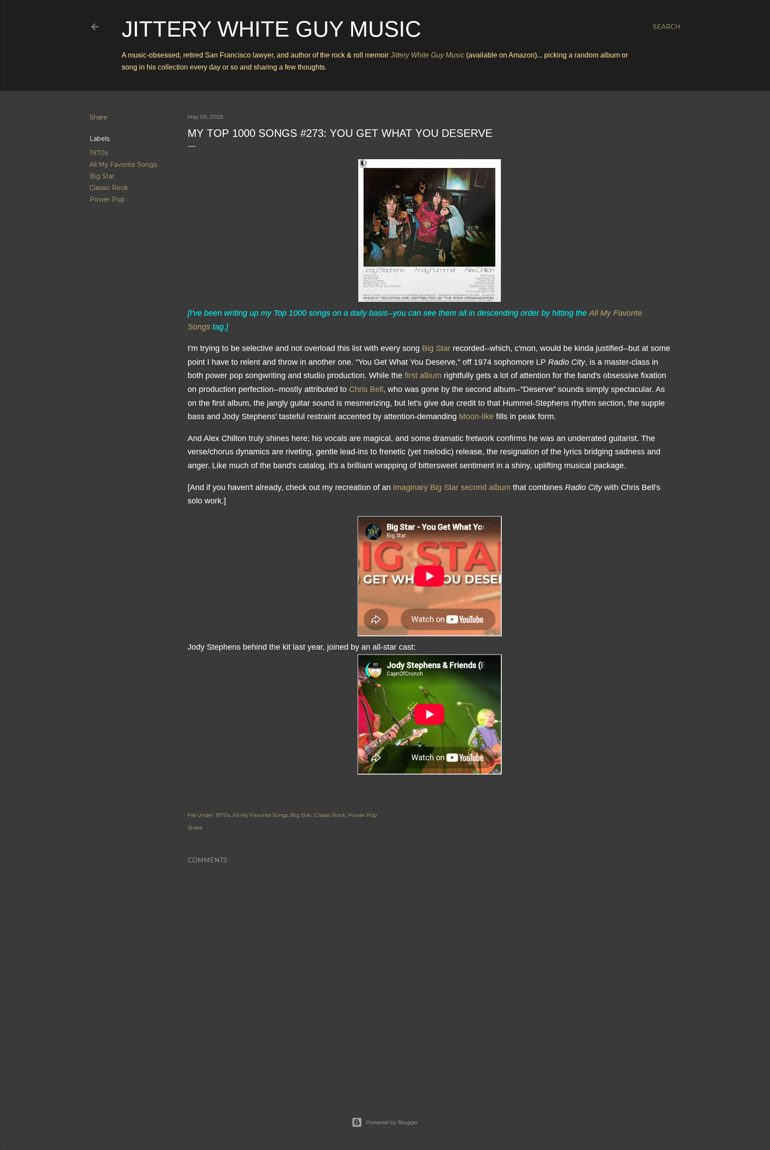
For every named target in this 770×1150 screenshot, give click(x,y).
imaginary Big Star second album (452, 487)
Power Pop (107, 199)
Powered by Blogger (392, 1122)
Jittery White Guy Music (271, 28)
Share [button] (98, 117)
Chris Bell (366, 389)
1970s (99, 153)
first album (423, 375)
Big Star (102, 176)
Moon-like (476, 416)
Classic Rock (109, 188)
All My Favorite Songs (123, 165)
